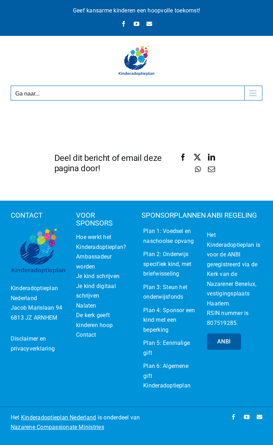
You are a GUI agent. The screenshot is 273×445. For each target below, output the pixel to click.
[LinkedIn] (211, 157)
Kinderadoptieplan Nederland (58, 417)
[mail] (259, 417)
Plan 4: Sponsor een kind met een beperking (169, 320)
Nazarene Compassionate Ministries (57, 427)
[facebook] (233, 417)
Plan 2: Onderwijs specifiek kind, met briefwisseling (167, 264)
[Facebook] (183, 157)
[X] (197, 157)
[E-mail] (211, 169)
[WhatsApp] (197, 169)
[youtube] (247, 417)
